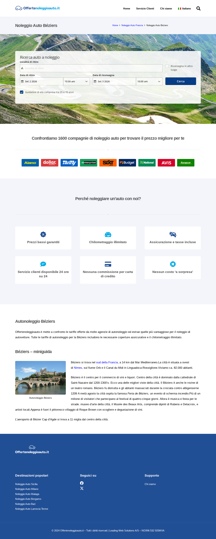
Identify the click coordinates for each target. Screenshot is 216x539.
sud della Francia (107, 362)
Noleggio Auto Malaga (27, 494)
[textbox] (91, 68)
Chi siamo (150, 484)
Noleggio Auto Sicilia (26, 484)
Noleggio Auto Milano (26, 489)
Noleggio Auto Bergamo (28, 498)
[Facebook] (82, 483)
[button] (193, 8)
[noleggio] (37, 8)
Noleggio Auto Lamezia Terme (31, 508)
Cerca (181, 81)
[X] (82, 488)
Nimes (78, 367)
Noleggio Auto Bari (25, 503)
